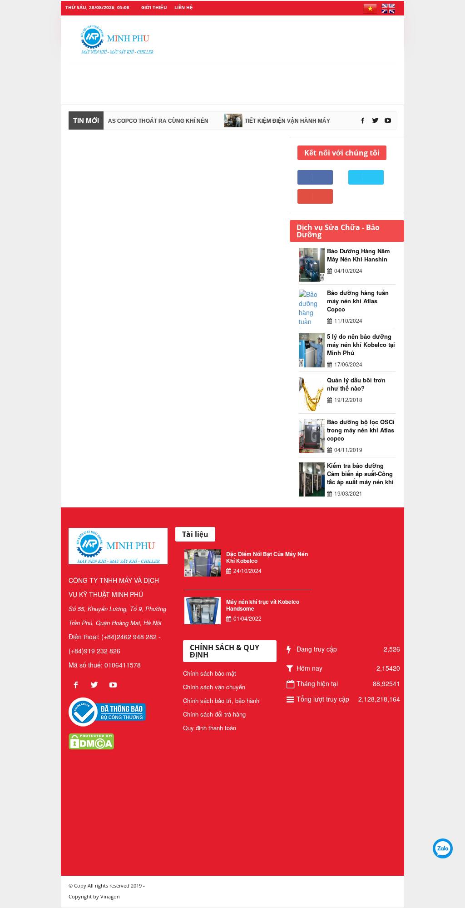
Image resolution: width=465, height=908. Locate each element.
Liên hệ (183, 7)
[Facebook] (363, 120)
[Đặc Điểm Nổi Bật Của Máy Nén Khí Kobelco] (202, 563)
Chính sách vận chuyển (214, 686)
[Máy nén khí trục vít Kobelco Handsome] (202, 610)
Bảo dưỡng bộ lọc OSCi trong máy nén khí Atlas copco (361, 429)
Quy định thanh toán (209, 727)
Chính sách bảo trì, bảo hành (221, 700)
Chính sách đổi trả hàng (214, 714)
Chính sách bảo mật (209, 673)
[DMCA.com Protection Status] (91, 740)
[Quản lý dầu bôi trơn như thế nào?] (313, 394)
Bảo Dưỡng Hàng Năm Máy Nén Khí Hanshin (358, 254)
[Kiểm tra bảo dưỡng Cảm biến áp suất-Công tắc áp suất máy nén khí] (313, 479)
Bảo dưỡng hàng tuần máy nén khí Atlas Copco (358, 300)
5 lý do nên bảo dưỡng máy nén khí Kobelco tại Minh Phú (361, 344)
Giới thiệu (154, 7)
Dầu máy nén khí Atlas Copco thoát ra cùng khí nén (117, 121)
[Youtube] (387, 120)
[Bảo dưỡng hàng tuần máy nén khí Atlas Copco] (313, 307)
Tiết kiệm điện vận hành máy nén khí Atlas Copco (310, 121)
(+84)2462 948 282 (129, 636)
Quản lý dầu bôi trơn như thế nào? (356, 384)
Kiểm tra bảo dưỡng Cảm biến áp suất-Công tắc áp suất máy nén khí (360, 473)
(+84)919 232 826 (94, 650)
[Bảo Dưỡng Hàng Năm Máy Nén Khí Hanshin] (313, 265)
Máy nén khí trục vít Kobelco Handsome (262, 604)
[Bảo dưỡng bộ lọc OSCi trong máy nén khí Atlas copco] (313, 436)
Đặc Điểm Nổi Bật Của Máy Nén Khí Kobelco (267, 557)
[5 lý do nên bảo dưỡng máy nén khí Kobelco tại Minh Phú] (313, 350)
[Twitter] (376, 120)
